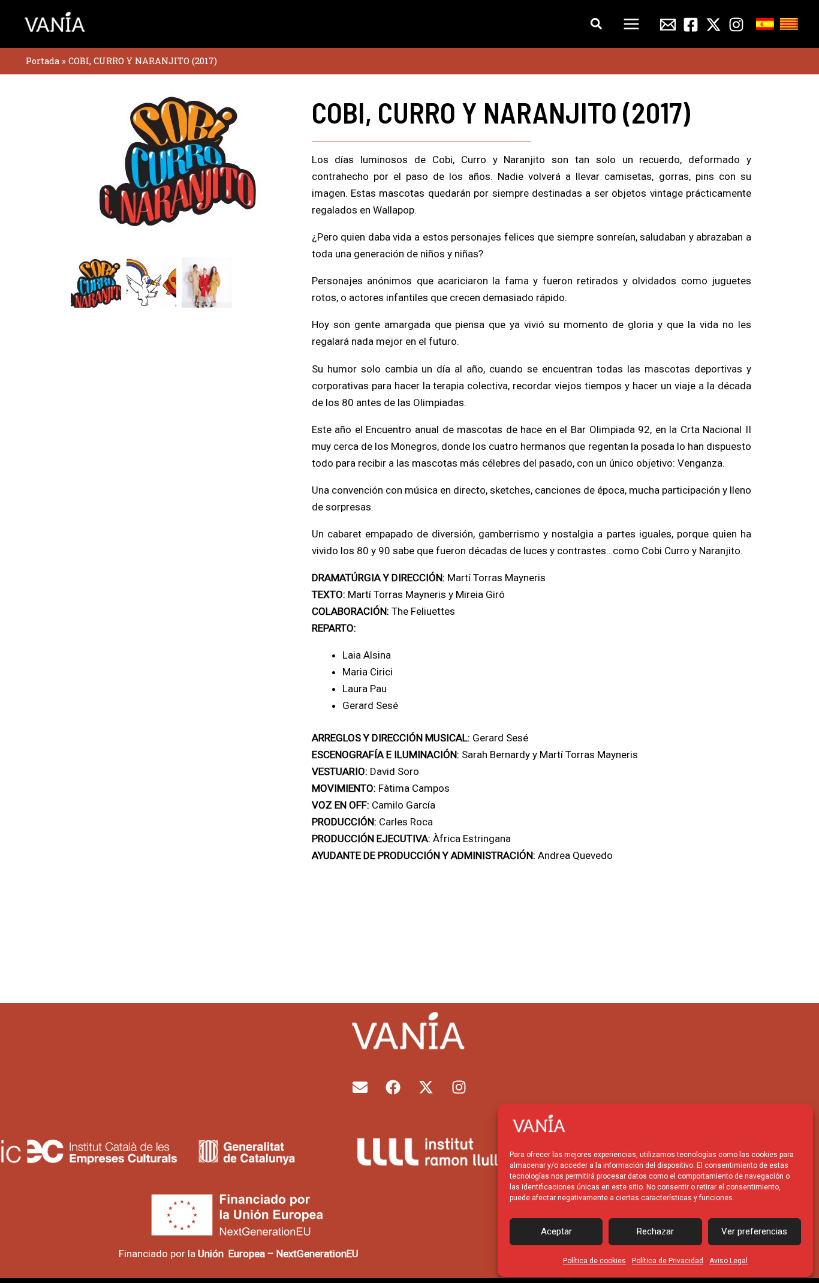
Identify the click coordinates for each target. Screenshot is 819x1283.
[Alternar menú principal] (632, 24)
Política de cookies (594, 1261)
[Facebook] (690, 24)
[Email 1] (668, 24)
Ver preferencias (754, 1231)
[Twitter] (713, 24)
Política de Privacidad (667, 1261)
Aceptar (556, 1231)
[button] (597, 24)
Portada (42, 61)
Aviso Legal (728, 1261)
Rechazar (655, 1231)
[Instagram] (736, 24)
